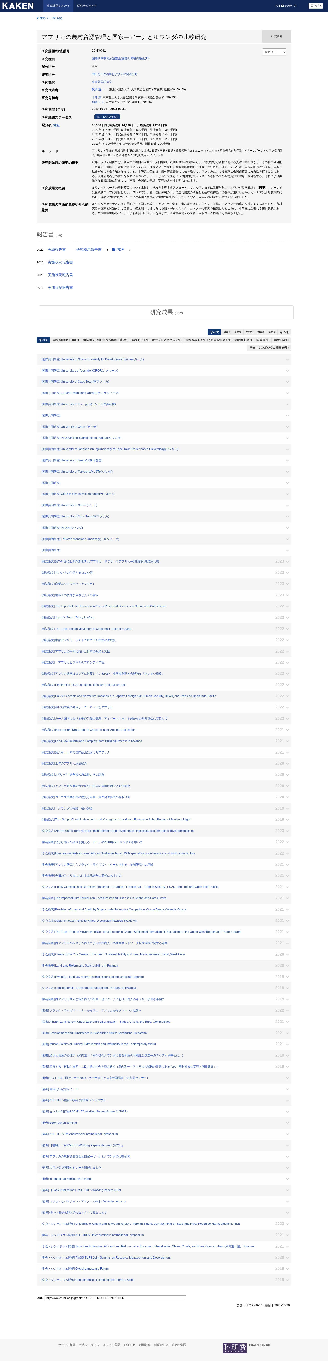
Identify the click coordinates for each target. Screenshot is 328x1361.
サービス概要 (67, 1345)
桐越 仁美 (98, 102)
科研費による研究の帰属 (170, 1345)
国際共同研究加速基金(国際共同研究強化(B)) (121, 58)
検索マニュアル (89, 1345)
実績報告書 (57, 249)
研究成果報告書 (89, 249)
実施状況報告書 (60, 262)
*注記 (56, 125)
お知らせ (129, 1345)
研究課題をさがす (58, 5)
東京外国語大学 (102, 81)
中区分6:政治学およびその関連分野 (115, 74)
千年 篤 (96, 97)
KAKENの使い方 (286, 5)
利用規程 (145, 1345)
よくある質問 (111, 1345)
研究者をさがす (87, 5)
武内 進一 (98, 89)
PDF (119, 249)
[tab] (166, 312)
